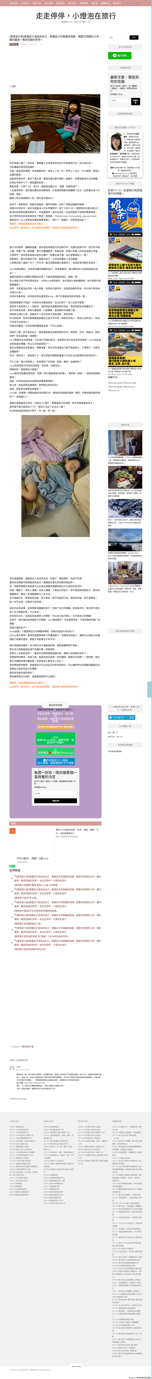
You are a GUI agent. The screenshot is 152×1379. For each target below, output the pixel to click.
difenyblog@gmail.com (122, 173)
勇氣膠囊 (84, 3)
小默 (18, 1067)
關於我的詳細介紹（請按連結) (123, 167)
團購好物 (105, 3)
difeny (24, 44)
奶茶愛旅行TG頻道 (123, 717)
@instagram (76, 1366)
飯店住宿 (37, 3)
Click (149, 690)
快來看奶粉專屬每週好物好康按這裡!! (55, 726)
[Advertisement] (56, 66)
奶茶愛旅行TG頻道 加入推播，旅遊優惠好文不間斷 (55, 761)
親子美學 (72, 3)
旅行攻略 (49, 3)
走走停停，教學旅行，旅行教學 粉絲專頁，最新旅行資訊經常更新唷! (55, 717)
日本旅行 (25, 3)
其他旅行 (60, 3)
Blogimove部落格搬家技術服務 (140, 1378)
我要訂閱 (55, 801)
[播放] (111, 234)
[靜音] (133, 234)
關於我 (95, 3)
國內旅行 (117, 3)
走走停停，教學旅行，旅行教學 (125, 176)
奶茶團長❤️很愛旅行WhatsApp (55, 752)
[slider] (138, 234)
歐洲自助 (14, 3)
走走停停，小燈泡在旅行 (76, 16)
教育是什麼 (14, 44)
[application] (125, 234)
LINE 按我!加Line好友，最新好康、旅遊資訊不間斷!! (55, 740)
